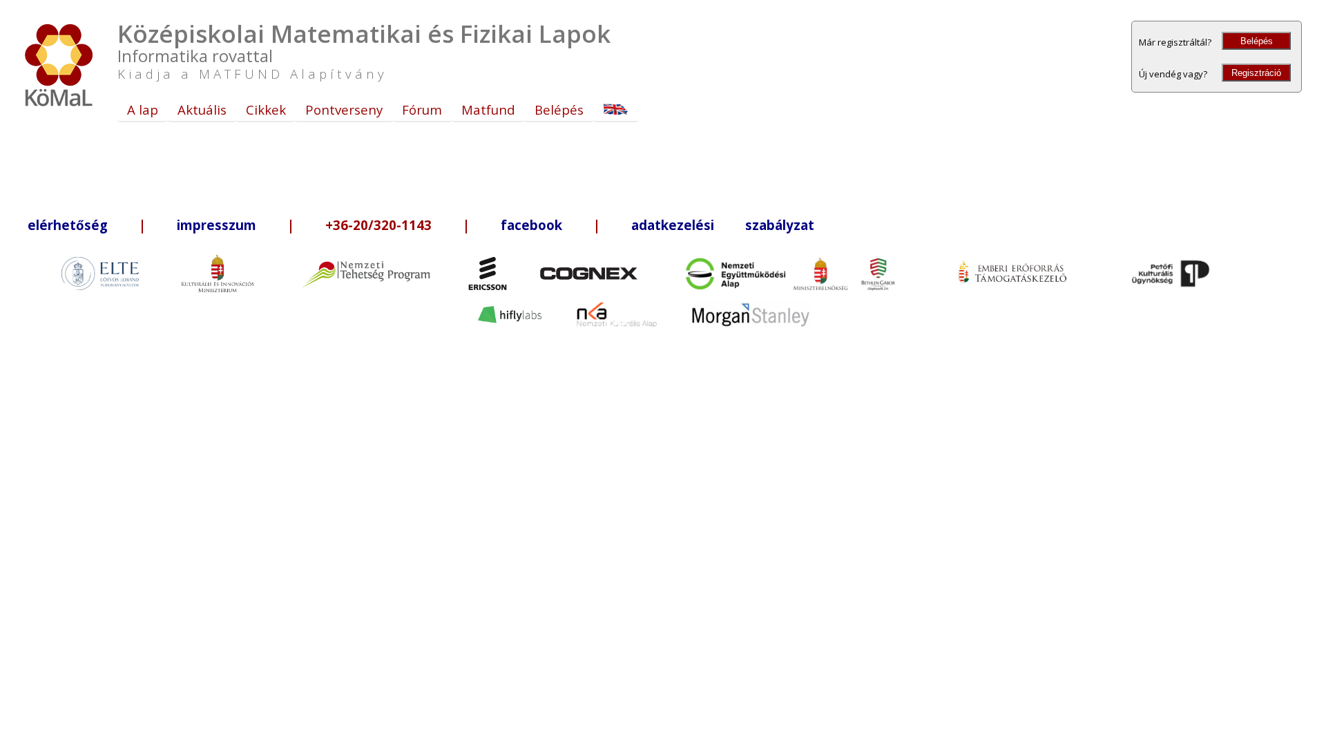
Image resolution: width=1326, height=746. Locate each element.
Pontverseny (344, 109)
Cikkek (266, 109)
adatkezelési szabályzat (722, 224)
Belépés (1256, 41)
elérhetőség (68, 224)
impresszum (216, 224)
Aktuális (202, 109)
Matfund (488, 109)
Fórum (422, 109)
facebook (531, 224)
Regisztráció (1256, 73)
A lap (142, 109)
